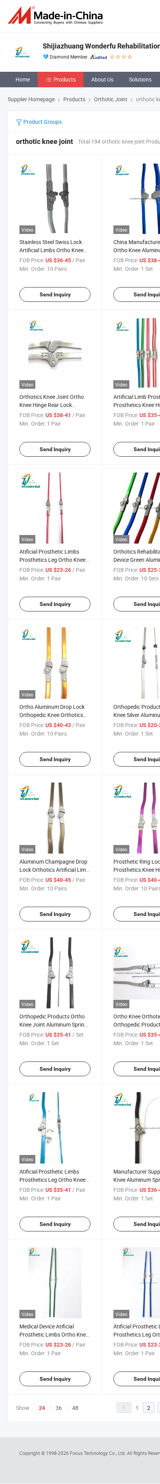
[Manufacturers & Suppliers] (57, 15)
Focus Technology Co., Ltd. (98, 1453)
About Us (102, 79)
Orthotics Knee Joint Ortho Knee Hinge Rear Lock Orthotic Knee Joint (51, 405)
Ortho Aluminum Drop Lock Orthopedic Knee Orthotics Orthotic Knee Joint (52, 715)
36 (59, 1407)
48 (75, 1407)
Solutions (140, 79)
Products (65, 79)
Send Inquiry (55, 294)
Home (23, 79)
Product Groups (42, 121)
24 (42, 1408)
